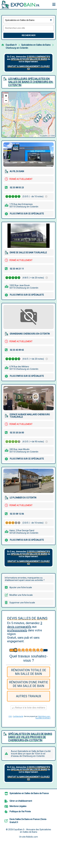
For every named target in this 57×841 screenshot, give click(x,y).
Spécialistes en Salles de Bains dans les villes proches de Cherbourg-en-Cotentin (30, 737)
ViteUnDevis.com (44, 716)
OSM (52, 135)
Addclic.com (32, 837)
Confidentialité (18, 716)
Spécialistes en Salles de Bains (36, 45)
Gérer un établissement (21, 801)
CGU (10, 716)
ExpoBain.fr (11, 45)
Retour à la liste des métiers (29, 707)
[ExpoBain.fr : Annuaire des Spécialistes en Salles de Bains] (21, 4)
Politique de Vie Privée (20, 811)
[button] (38, 116)
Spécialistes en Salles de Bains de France (29, 793)
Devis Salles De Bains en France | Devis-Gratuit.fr (28, 820)
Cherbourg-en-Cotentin (17, 48)
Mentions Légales (18, 806)
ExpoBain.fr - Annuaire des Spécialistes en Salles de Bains (32, 830)
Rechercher (28, 35)
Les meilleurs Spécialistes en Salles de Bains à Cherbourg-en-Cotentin (31, 82)
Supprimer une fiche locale (22, 602)
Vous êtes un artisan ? (43, 718)
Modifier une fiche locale (21, 595)
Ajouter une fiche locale (20, 587)
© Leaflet (43, 135)
